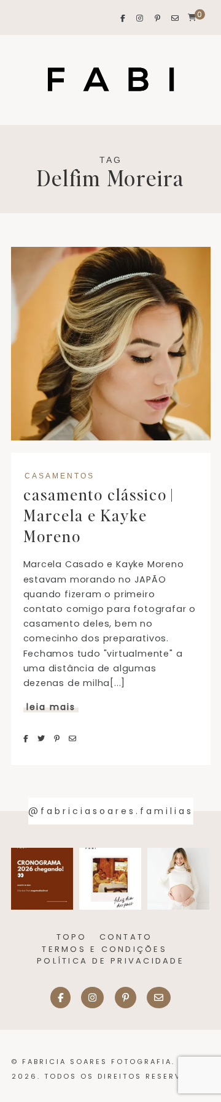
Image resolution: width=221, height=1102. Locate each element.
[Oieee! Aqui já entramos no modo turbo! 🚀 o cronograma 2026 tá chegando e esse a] (42, 879)
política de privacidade (110, 961)
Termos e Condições (104, 949)
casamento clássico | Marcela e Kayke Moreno (98, 515)
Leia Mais (51, 707)
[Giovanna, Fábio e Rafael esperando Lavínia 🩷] (178, 879)
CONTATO (126, 937)
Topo (71, 937)
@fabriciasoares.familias (110, 811)
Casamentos (60, 476)
